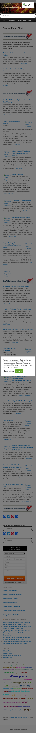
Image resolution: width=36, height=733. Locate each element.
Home (4, 20)
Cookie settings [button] (9, 371)
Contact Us (12, 20)
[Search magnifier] (33, 15)
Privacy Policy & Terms (24, 20)
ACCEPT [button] (19, 371)
